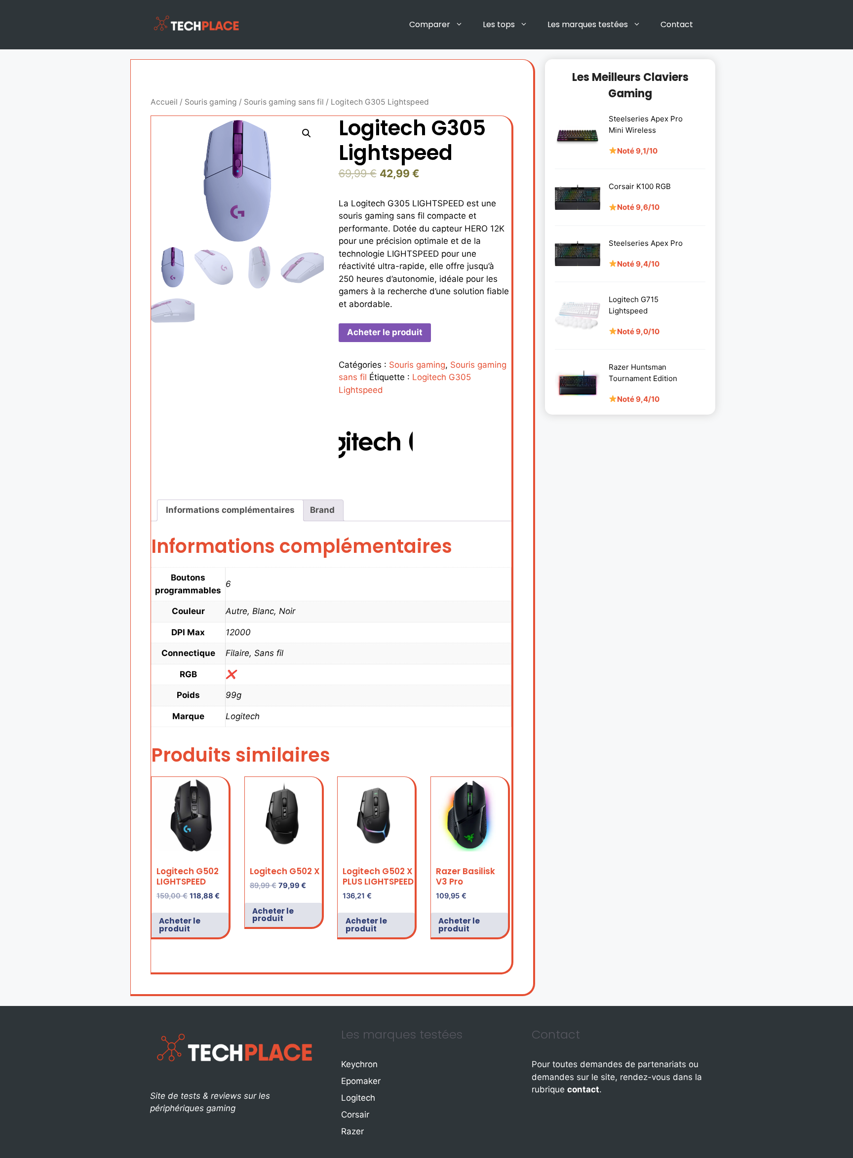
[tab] (230, 511)
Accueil (164, 102)
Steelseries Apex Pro (646, 243)
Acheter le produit (385, 332)
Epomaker (361, 1081)
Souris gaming (211, 102)
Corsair (355, 1114)
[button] (306, 133)
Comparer (429, 24)
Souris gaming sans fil (284, 102)
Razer (352, 1131)
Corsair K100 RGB (640, 186)
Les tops (499, 24)
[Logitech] (376, 444)
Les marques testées (587, 24)
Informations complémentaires (230, 510)
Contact (676, 24)
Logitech (358, 1098)
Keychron (359, 1064)
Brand (322, 510)
